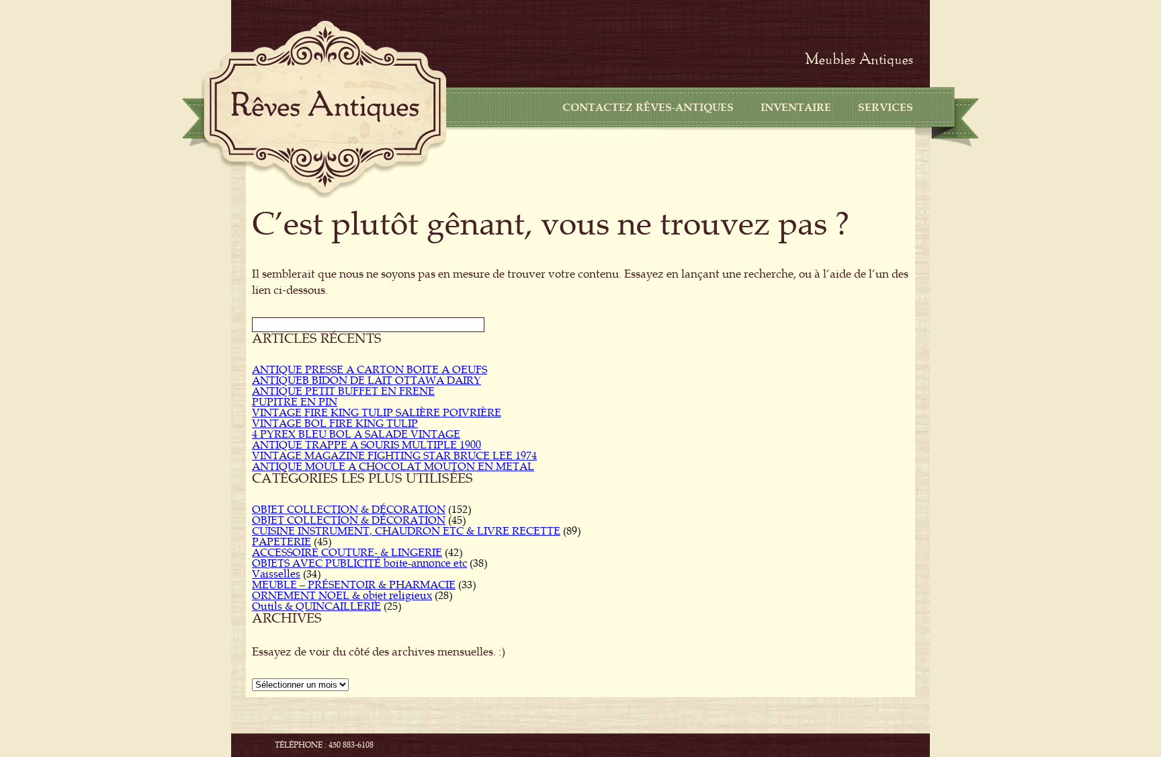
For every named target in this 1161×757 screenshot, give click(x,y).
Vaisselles (276, 574)
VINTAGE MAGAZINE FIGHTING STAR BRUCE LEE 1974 (394, 456)
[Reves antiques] (325, 106)
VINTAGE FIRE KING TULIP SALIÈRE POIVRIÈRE (376, 413)
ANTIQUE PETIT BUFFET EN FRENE (343, 391)
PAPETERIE (281, 542)
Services (885, 107)
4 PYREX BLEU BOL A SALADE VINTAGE (356, 434)
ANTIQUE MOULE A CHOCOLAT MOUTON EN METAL (393, 466)
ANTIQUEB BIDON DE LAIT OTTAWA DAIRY (366, 380)
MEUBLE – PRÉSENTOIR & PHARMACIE (354, 585)
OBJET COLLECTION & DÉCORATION (348, 509)
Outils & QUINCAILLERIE (316, 606)
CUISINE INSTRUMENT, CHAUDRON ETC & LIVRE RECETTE (406, 531)
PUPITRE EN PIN (294, 402)
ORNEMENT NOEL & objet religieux (342, 595)
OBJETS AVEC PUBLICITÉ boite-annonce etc (359, 563)
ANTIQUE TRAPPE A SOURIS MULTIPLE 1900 (366, 445)
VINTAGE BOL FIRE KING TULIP (335, 423)
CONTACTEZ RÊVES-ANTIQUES (648, 107)
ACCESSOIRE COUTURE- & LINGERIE (347, 552)
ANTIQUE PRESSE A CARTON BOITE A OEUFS (369, 369)
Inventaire (796, 107)
